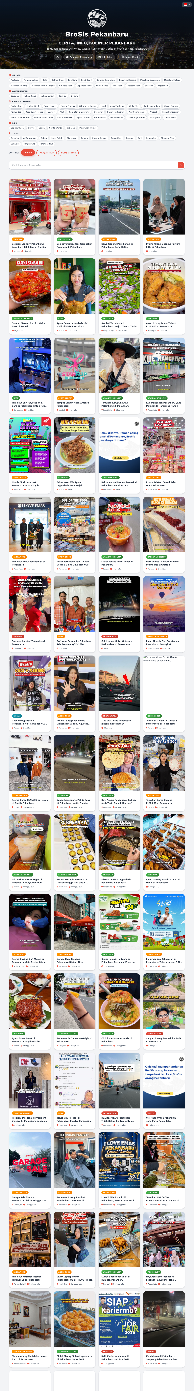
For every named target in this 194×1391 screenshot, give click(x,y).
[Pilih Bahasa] (187, 4)
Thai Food (117, 85)
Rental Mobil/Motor (20, 117)
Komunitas (16, 112)
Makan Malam (47, 96)
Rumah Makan (31, 80)
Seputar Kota (17, 128)
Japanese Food (84, 85)
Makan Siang (29, 96)
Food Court (86, 80)
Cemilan (62, 96)
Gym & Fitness (68, 106)
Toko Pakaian (116, 117)
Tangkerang (29, 144)
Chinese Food (65, 85)
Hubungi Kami (130, 57)
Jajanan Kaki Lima (106, 80)
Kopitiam (72, 80)
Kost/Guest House (34, 112)
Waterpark (155, 117)
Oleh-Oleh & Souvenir (78, 112)
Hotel (103, 106)
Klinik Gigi (133, 106)
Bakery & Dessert (127, 80)
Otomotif (98, 112)
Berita (42, 128)
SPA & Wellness (64, 117)
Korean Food (102, 85)
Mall (62, 112)
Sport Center (83, 117)
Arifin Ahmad (29, 138)
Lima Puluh (56, 138)
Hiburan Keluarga (87, 106)
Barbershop (16, 106)
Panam (84, 138)
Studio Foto (100, 117)
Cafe (44, 80)
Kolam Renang (171, 106)
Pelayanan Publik (87, 128)
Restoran (15, 80)
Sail (140, 138)
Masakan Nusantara (150, 80)
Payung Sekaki (99, 138)
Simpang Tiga (167, 138)
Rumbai (129, 138)
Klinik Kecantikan (151, 106)
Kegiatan (70, 128)
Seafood (149, 85)
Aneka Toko (170, 117)
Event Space (50, 106)
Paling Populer (46, 153)
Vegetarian (163, 85)
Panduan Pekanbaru (80, 57)
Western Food (133, 85)
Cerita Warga (55, 128)
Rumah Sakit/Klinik (43, 117)
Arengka (15, 138)
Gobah (44, 138)
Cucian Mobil (33, 106)
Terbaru (28, 152)
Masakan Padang (19, 85)
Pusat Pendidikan (170, 112)
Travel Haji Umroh (136, 117)
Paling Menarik (68, 153)
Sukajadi (15, 144)
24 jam (74, 96)
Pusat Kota (116, 138)
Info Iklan (106, 57)
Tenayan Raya (46, 144)
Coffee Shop (58, 80)
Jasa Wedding (117, 106)
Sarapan (15, 96)
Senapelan (151, 138)
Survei (31, 128)
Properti (154, 112)
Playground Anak (137, 112)
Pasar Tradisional (115, 112)
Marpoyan (72, 138)
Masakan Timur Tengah (43, 85)
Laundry (51, 112)
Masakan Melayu (172, 80)
